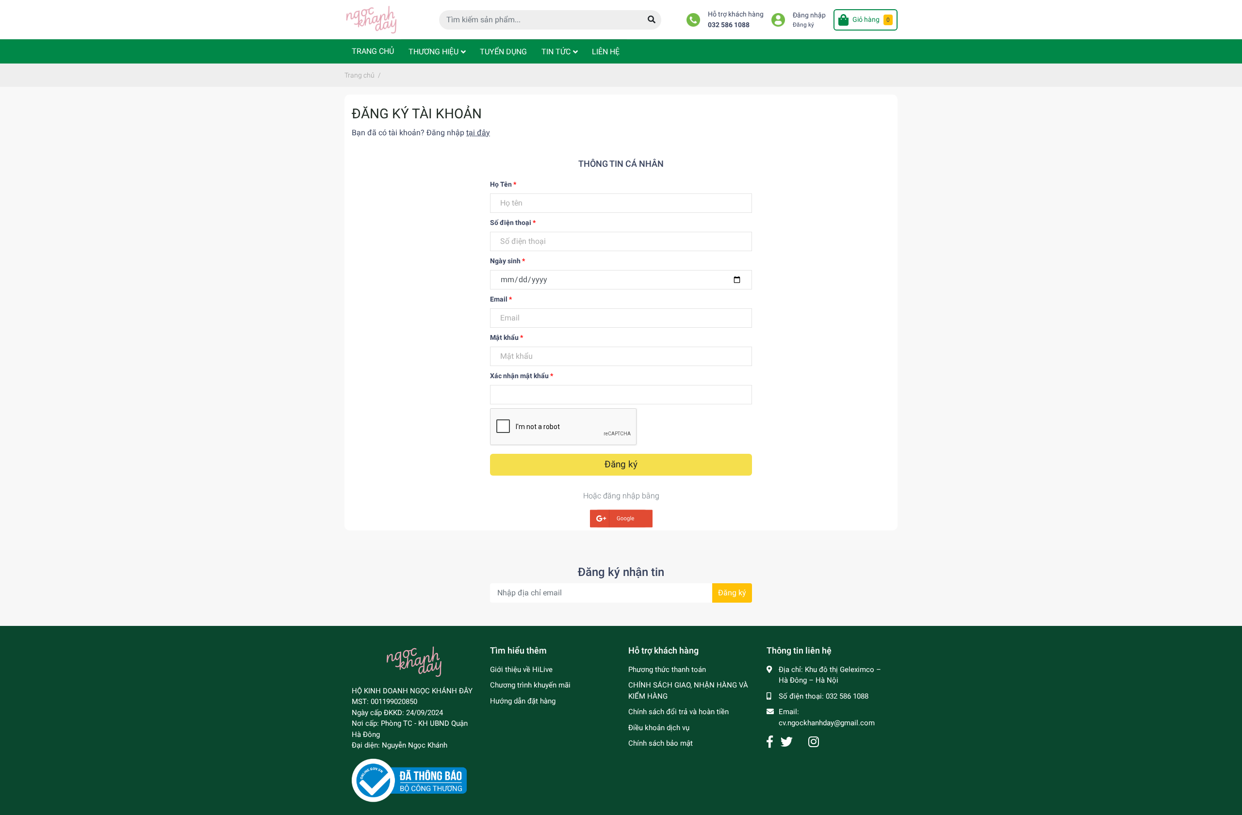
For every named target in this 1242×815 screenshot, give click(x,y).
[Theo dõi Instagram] (813, 742)
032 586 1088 (729, 25)
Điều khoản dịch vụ (658, 727)
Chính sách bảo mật (660, 743)
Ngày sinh (507, 261)
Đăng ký (803, 24)
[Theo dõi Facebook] (770, 742)
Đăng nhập (809, 15)
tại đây (478, 132)
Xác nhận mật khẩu (521, 376)
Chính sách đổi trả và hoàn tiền (678, 711)
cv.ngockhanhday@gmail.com (827, 723)
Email (501, 299)
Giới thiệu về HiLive (521, 669)
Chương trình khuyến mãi (530, 685)
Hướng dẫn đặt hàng (523, 701)
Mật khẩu (506, 337)
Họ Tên (503, 184)
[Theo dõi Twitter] (787, 742)
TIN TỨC (556, 51)
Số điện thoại (513, 222)
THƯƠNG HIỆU (433, 51)
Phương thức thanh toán (667, 669)
